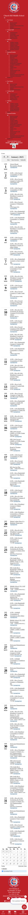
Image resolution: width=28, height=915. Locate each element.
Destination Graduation (16, 63)
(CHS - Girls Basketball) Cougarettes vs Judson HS (17, 350)
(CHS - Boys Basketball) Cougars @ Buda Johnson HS (17, 595)
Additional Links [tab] (14, 144)
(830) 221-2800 (16, 892)
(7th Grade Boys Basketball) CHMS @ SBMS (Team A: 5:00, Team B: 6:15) (16, 769)
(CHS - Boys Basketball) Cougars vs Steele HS (17, 402)
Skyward (12, 73)
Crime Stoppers (14, 62)
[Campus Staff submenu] (7, 31)
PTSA (11, 69)
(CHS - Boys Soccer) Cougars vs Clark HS (16, 394)
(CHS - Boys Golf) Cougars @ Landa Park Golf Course (17, 385)
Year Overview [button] (15, 160)
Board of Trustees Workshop (15, 448)
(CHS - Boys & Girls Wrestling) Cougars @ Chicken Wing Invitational (16, 375)
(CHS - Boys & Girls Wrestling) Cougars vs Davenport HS (16, 417)
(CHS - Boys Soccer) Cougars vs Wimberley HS (17, 682)
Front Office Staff (14, 35)
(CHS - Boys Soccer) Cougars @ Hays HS (16, 301)
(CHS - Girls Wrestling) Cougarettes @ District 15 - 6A (17, 733)
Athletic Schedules (14, 46)
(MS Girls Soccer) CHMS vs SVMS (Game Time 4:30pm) (17, 433)
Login (9, 901)
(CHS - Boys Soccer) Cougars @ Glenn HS (16, 180)
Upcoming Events (8, 871)
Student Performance (15, 28)
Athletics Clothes (14, 43)
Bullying (12, 57)
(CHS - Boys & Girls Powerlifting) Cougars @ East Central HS (17, 498)
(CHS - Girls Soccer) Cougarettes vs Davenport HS (16, 539)
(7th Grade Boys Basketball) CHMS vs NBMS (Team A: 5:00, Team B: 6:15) (17, 560)
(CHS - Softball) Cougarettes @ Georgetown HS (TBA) (17, 614)
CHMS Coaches (14, 42)
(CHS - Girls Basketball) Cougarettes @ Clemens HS (17, 689)
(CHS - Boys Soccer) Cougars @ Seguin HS (17, 252)
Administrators (13, 32)
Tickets (15, 913)
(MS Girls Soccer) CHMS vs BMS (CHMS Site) (17, 629)
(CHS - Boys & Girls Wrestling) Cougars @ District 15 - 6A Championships (16, 714)
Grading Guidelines (15, 64)
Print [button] (8, 160)
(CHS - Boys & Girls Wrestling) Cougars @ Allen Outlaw (16, 195)
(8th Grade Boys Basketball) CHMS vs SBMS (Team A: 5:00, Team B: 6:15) (16, 779)
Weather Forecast (14, 49)
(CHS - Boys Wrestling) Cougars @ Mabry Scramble (17, 505)
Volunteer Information (15, 76)
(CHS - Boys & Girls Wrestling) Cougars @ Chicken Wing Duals (16, 336)
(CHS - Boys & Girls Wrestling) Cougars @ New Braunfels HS (16, 277)
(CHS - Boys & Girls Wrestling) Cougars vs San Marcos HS (16, 531)
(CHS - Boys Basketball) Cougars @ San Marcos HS (17, 474)
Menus (12, 66)
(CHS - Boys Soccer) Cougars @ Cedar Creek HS (17, 293)
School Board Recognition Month (16, 165)
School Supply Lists (15, 70)
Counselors (13, 34)
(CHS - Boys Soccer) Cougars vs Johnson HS (17, 825)
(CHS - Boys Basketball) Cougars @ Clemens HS (17, 212)
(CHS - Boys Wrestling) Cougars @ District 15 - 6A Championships (17, 751)
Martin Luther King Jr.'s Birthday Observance (17, 522)
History (12, 27)
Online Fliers (13, 67)
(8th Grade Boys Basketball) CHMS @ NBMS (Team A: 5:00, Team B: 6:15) (17, 570)
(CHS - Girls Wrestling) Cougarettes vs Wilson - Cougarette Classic (17, 513)
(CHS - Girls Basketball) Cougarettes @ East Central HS (17, 268)
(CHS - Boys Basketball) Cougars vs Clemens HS (17, 675)
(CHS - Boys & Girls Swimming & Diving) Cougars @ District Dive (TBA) (17, 549)
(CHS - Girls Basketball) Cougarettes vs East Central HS (17, 832)
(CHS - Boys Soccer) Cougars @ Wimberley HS (17, 203)
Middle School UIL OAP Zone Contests (17, 587)
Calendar (9, 913)
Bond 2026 (13, 24)
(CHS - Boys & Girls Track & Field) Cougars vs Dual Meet (17, 725)
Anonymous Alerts (23, 913)
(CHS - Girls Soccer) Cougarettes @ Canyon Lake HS (17, 697)
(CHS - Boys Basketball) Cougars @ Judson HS (17, 343)
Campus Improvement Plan (17, 25)
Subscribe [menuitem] (23, 160)
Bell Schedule (13, 56)
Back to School (14, 55)
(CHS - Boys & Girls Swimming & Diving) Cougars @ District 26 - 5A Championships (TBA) (17, 801)
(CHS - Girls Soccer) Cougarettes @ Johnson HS (17, 840)
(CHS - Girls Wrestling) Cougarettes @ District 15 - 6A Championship (17, 787)
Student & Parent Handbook (17, 74)
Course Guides (14, 59)
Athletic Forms (14, 45)
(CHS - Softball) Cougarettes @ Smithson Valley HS (17, 660)
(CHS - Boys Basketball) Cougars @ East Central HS (17, 818)
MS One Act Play (15, 467)
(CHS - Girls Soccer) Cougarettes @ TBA (16, 173)
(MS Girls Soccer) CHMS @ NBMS (15, 761)
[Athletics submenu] (7, 41)
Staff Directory (14, 38)
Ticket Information (14, 48)
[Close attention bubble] (25, 896)
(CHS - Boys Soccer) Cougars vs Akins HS (16, 462)
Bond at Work (13, 22)
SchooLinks (13, 71)
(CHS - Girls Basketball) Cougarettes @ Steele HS (17, 409)
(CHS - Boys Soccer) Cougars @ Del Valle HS (17, 327)
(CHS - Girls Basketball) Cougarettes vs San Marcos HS (17, 482)
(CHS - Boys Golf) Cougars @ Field (15, 652)
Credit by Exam (14, 60)
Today (3, 866)
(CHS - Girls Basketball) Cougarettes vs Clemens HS (17, 219)
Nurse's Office (13, 36)
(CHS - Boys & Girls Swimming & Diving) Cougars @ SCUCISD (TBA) (17, 312)
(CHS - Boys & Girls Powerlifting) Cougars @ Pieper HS (17, 367)
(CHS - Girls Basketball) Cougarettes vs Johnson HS (17, 604)
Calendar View (22, 866)
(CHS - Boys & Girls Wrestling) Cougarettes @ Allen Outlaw (17, 228)
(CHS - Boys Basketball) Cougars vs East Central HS (17, 260)
